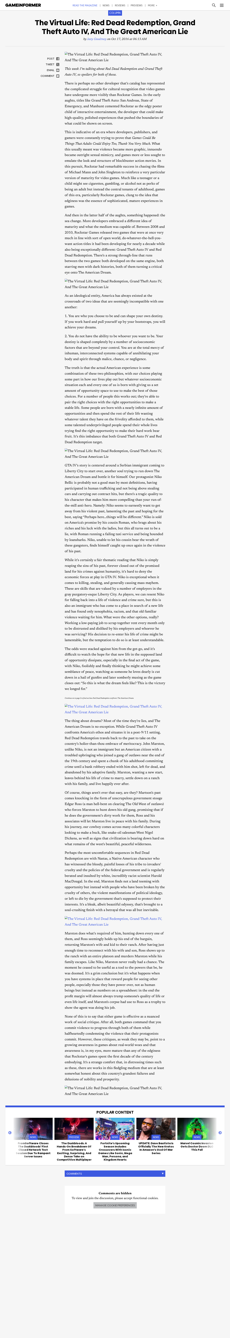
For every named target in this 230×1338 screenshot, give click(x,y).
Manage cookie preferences (115, 1205)
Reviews (120, 5)
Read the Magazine (85, 5)
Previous (10, 1133)
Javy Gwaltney (97, 39)
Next (220, 1133)
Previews (137, 5)
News (106, 5)
